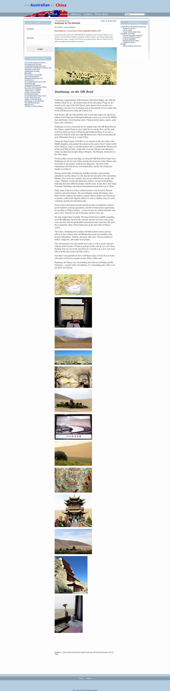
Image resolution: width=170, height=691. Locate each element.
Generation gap (30, 83)
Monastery (28, 73)
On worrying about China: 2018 (35, 82)
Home (42, 14)
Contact (88, 14)
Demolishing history (31, 94)
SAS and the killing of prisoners (35, 62)
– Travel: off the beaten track (131, 32)
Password (30, 38)
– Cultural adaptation (129, 39)
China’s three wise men (33, 97)
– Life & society (127, 30)
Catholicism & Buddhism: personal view (38, 68)
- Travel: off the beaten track (70, 652)
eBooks (64, 14)
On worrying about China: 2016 (35, 96)
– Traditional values (128, 42)
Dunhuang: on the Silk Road (34, 101)
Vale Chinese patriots (32, 76)
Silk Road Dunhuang (100, 652)
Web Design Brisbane (79, 690)
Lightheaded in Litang (32, 71)
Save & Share (59, 27)
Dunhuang (88, 652)
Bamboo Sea (29, 104)
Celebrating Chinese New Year (35, 66)
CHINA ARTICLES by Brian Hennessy (133, 27)
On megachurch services (33, 64)
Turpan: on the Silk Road (33, 99)
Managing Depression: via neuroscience (33, 79)
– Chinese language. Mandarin (132, 35)
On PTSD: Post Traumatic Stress (35, 87)
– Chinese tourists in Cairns (131, 37)
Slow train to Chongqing (33, 89)
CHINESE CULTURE (127, 34)
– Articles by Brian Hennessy (131, 46)
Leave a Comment (69, 27)
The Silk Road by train (32, 103)
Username (30, 29)
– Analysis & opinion (128, 28)
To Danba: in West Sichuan (34, 106)
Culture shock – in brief (32, 90)
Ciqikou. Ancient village (32, 92)
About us (76, 14)
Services (52, 14)
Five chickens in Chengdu (33, 75)
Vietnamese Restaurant (33, 85)
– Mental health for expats (130, 41)
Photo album (101, 14)
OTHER (123, 44)
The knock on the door (32, 69)
